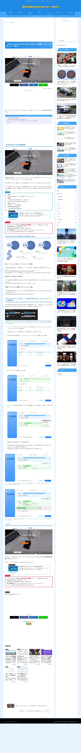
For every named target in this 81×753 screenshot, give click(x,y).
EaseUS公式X (10, 226)
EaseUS (7, 594)
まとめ (9, 122)
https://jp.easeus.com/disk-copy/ (15, 208)
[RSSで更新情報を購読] (30, 624)
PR (11, 594)
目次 (27, 115)
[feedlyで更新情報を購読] (27, 624)
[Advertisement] (28, 32)
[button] (75, 40)
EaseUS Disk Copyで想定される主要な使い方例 (17, 119)
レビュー (7, 592)
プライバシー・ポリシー (12, 721)
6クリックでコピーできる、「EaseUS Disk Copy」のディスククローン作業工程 (23, 120)
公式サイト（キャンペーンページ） (31, 229)
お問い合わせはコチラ (61, 45)
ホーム (5, 721)
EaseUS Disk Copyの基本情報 (13, 117)
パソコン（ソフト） (17, 594)
